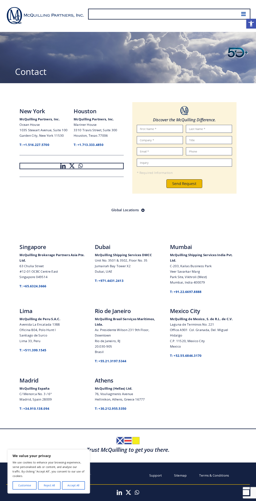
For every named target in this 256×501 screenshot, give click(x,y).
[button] (251, 24)
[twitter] (72, 166)
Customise (24, 485)
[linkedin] (63, 166)
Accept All (73, 485)
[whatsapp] (80, 166)
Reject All (49, 485)
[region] (48, 471)
